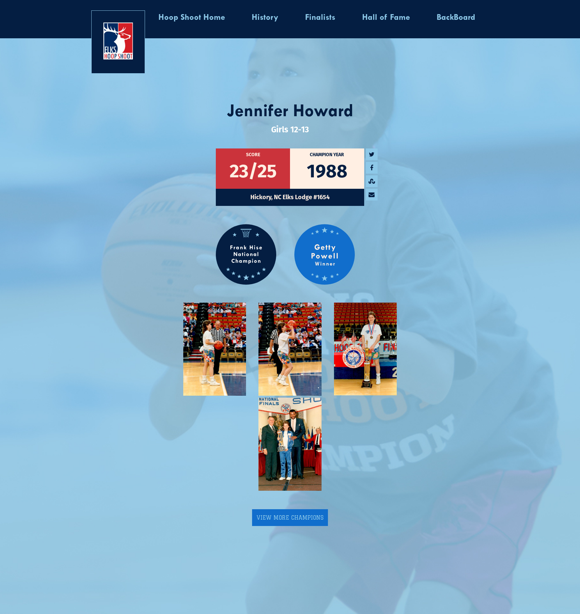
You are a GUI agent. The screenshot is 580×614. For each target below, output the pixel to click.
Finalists (320, 17)
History (265, 17)
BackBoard (456, 17)
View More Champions (290, 518)
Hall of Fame (386, 17)
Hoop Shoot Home (191, 17)
